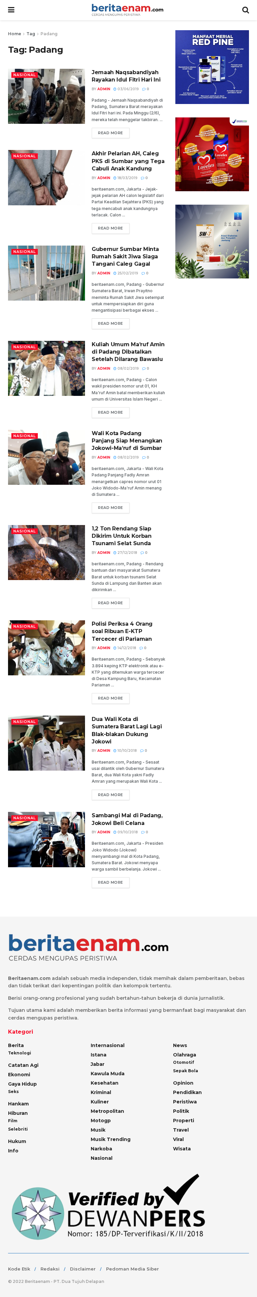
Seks (13, 1091)
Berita (16, 1045)
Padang (49, 33)
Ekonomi (19, 1075)
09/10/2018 (127, 832)
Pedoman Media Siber (132, 1269)
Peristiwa (185, 1102)
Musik (98, 1130)
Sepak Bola (185, 1070)
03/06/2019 (127, 89)
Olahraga (184, 1055)
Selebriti (18, 1129)
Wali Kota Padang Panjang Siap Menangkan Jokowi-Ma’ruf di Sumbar (127, 441)
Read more (110, 133)
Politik (181, 1111)
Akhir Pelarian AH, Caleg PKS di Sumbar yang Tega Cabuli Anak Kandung (128, 161)
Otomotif (183, 1062)
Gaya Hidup (22, 1084)
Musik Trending (111, 1139)
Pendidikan (187, 1092)
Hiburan (18, 1113)
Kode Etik (19, 1269)
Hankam (18, 1104)
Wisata (182, 1149)
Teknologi (19, 1052)
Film (12, 1120)
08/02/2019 (127, 368)
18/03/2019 (127, 178)
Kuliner (100, 1102)
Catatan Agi (23, 1065)
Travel (181, 1130)
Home (14, 33)
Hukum (17, 1141)
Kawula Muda (107, 1074)
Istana (98, 1055)
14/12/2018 (126, 648)
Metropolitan (107, 1111)
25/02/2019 (127, 273)
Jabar (97, 1064)
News (180, 1045)
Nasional (24, 74)
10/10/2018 (126, 750)
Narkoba (101, 1149)
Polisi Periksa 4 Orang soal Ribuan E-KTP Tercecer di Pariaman (122, 631)
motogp (101, 1121)
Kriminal (101, 1092)
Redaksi (50, 1269)
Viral (178, 1139)
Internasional (107, 1045)
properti (183, 1121)
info (13, 1151)
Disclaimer (83, 1269)
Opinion (183, 1083)
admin (103, 89)
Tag (30, 33)
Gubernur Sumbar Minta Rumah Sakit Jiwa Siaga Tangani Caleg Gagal (125, 256)
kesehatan (104, 1083)
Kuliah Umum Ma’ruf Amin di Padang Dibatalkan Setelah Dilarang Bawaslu (128, 352)
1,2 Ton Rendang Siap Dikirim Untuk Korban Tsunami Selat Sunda (122, 536)
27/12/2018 (126, 553)
